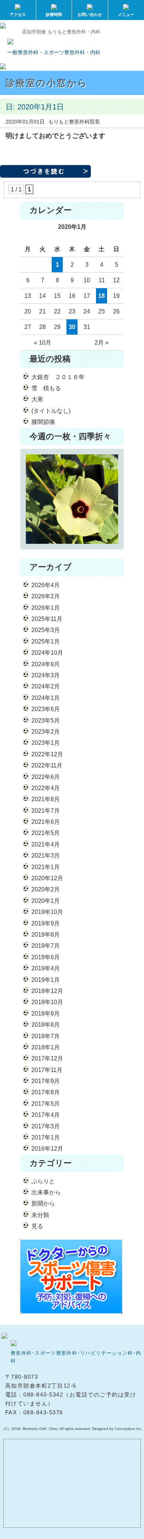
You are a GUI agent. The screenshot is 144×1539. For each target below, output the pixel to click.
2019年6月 (45, 957)
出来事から (46, 1192)
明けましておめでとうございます (55, 135)
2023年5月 (45, 720)
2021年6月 (45, 822)
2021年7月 (45, 811)
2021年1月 (45, 867)
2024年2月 (45, 686)
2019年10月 (47, 912)
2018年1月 (45, 1047)
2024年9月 (45, 664)
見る (37, 1226)
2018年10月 (47, 1002)
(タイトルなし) (51, 411)
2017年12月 (47, 1058)
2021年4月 (45, 844)
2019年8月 (45, 934)
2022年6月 (45, 777)
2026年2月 (45, 596)
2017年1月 (45, 1137)
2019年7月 (45, 946)
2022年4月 (45, 788)
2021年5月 (45, 833)
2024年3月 (45, 675)
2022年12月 (47, 754)
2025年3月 (45, 630)
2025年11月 (46, 619)
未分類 (40, 1215)
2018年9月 (45, 1013)
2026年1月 (45, 608)
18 (101, 296)
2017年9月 (45, 1081)
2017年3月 (45, 1126)
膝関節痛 (43, 422)
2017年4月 (45, 1115)
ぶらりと (43, 1181)
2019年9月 (45, 923)
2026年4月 (45, 585)
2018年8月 (45, 1025)
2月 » (102, 342)
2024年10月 (47, 653)
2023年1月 (45, 743)
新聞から (43, 1203)
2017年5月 (45, 1104)
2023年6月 (45, 709)
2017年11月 (46, 1070)
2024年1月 (45, 698)
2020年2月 (45, 889)
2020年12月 (47, 878)
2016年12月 (47, 1148)
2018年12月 (47, 991)
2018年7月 (45, 1036)
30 (72, 327)
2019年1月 (45, 980)
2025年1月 (45, 641)
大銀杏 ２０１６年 (58, 377)
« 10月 (42, 342)
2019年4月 (45, 968)
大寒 (37, 399)
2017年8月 (45, 1092)
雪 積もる (46, 388)
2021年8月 (45, 799)
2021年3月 (45, 855)
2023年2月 (45, 732)
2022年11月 (46, 765)
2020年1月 (45, 901)
